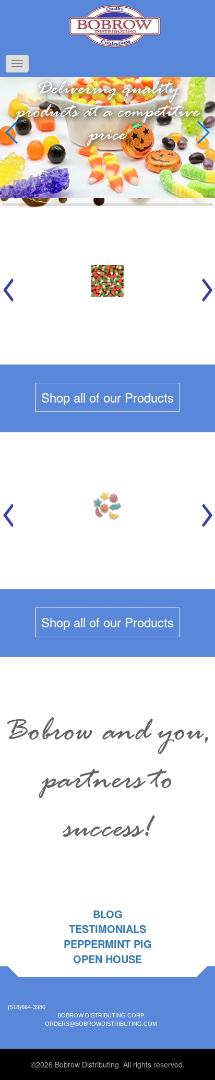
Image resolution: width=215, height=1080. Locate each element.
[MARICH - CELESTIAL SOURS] (107, 511)
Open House (107, 958)
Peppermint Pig (108, 943)
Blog (108, 913)
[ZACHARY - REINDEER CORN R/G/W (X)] (107, 286)
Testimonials (107, 928)
